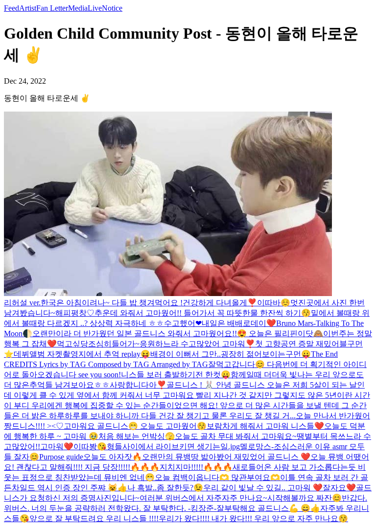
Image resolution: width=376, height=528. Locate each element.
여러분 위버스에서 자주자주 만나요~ (203, 498)
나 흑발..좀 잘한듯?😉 (165, 487)
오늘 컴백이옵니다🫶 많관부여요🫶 (217, 477)
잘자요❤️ (339, 487)
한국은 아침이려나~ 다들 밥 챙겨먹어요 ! (112, 302)
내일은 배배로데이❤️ (239, 323)
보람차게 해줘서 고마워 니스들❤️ (265, 426)
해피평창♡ (74, 313)
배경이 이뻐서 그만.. (185, 354)
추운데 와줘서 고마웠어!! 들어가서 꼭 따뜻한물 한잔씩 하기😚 (202, 313)
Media (78, 8)
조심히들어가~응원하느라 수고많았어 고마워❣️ (171, 344)
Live (95, 8)
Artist (27, 8)
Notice (112, 8)
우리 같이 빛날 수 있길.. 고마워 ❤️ (263, 487)
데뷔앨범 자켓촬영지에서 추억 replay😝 (82, 354)
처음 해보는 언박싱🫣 (136, 436)
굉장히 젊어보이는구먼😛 (266, 354)
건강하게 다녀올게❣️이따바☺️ (236, 302)
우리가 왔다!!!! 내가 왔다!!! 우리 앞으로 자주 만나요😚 (253, 518)
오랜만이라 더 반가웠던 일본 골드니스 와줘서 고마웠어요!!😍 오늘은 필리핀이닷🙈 (177, 333)
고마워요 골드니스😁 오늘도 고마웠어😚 (135, 426)
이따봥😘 (90, 446)
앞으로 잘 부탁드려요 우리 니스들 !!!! (94, 518)
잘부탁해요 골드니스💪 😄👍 (268, 508)
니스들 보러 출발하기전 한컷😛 (176, 374)
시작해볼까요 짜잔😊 (304, 498)
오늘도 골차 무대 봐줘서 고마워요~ (236, 436)
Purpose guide (61, 457)
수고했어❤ (183, 323)
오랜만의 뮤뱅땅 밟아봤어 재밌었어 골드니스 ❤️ (226, 457)
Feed (11, 8)
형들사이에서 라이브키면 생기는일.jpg (173, 446)
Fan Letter (52, 8)
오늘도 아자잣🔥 (112, 457)
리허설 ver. (22, 302)
